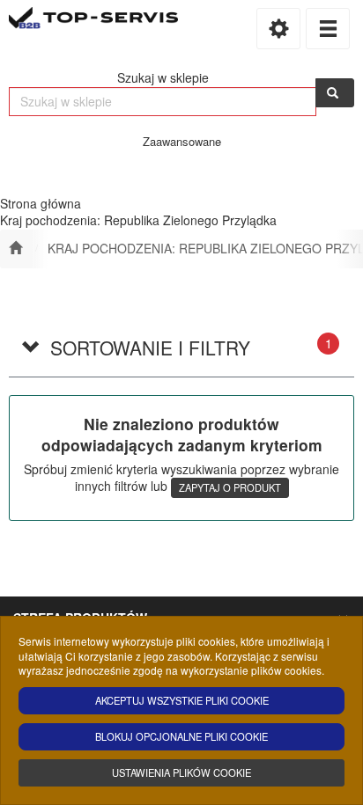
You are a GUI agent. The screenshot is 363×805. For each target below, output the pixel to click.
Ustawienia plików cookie (181, 772)
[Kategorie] (328, 28)
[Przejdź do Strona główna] (15, 249)
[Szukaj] (334, 92)
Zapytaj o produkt (230, 487)
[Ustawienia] (278, 28)
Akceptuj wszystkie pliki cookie (182, 700)
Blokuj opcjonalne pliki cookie (181, 736)
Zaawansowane (182, 141)
